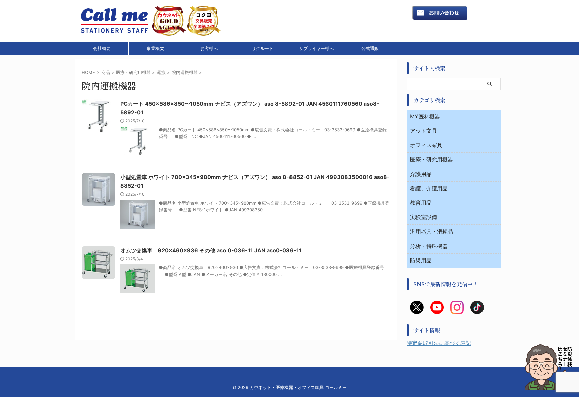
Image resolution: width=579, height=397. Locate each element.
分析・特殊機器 (429, 246)
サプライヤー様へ (316, 48)
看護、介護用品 (429, 188)
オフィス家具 (426, 145)
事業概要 (155, 48)
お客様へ (209, 48)
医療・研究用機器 (431, 159)
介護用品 (421, 174)
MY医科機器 (425, 116)
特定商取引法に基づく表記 (439, 343)
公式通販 (370, 48)
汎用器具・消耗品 (431, 231)
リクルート (262, 48)
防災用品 (421, 260)
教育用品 (421, 202)
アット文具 (423, 130)
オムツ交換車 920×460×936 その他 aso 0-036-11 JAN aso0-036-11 (211, 250)
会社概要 (102, 48)
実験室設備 (423, 217)
